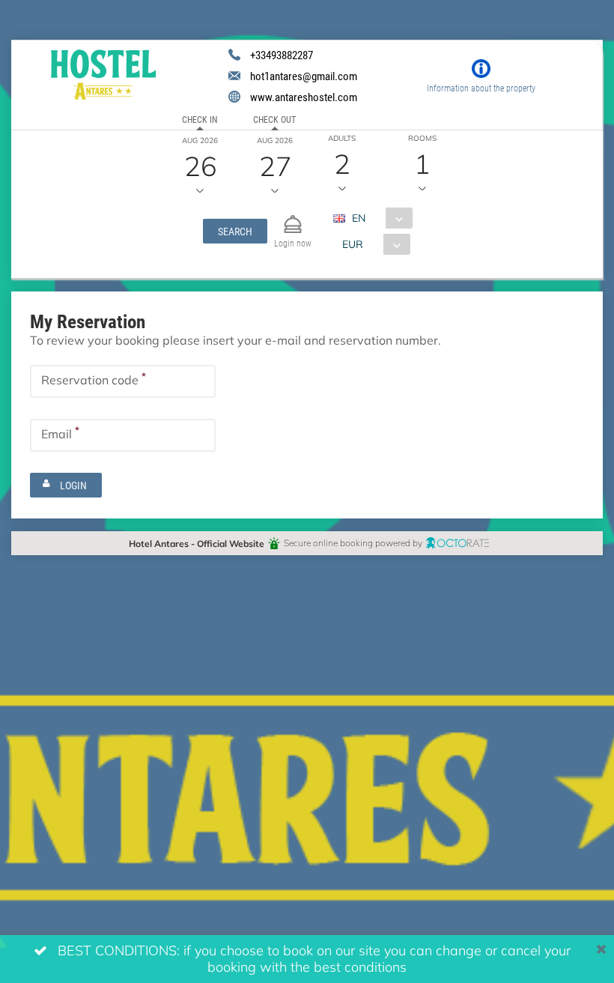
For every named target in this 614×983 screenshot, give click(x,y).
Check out (274, 119)
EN (358, 218)
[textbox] (123, 381)
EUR (352, 244)
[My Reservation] (292, 217)
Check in (199, 119)
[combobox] (378, 218)
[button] (235, 231)
